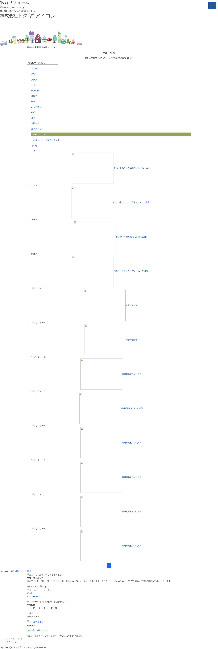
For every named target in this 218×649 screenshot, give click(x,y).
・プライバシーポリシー (15, 639)
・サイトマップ (11, 642)
